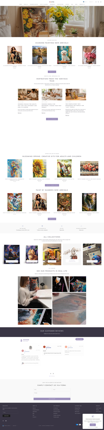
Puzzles (67, 4)
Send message (52, 398)
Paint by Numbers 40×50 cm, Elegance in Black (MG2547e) (39, 213)
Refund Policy (77, 411)
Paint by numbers (44, 4)
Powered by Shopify (50, 425)
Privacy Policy (77, 409)
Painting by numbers (57, 411)
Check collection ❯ (52, 139)
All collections (56, 408)
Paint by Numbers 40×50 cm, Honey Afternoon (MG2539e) (39, 180)
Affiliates (97, 409)
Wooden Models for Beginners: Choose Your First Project (51, 105)
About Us (34, 408)
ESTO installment (98, 411)
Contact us (82, 4)
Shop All (26, 4)
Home (20, 4)
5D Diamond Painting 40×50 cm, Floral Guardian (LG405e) (64, 66)
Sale (72, 4)
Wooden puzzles (56, 417)
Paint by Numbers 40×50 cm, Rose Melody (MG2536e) (89, 179)
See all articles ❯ (52, 119)
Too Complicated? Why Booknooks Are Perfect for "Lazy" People (75, 105)
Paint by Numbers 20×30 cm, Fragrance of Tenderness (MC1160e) (14, 180)
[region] (52, 137)
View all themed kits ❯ (51, 185)
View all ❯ (52, 71)
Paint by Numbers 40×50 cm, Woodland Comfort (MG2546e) (64, 213)
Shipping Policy (77, 408)
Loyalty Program (98, 408)
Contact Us (34, 417)
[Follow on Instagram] (3, 420)
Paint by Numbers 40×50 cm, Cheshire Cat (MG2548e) (14, 212)
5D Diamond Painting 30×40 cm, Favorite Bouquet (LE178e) (89, 66)
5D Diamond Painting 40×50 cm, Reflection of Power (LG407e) (39, 66)
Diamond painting (34, 4)
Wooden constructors (57, 415)
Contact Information (36, 409)
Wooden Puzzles (92, 261)
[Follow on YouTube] (5, 420)
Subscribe (6, 415)
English (91, 1)
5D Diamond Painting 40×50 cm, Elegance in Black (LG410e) (14, 66)
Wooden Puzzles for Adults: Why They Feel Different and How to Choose (27, 105)
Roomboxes (52, 4)
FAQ (33, 415)
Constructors (60, 4)
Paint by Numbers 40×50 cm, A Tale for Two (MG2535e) (64, 180)
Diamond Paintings (11, 261)
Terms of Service (77, 413)
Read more (19, 112)
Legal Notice (35, 411)
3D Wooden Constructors (72, 261)
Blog (76, 4)
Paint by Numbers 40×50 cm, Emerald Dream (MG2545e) (89, 213)
